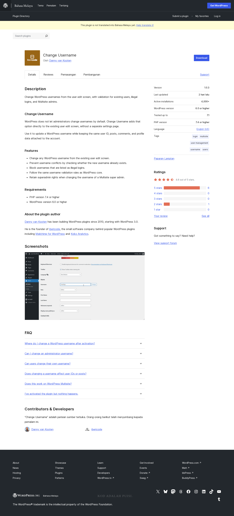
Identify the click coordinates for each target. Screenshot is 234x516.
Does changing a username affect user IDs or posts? (55, 373)
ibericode (54, 229)
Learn (100, 462)
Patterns (59, 478)
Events (143, 468)
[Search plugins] (46, 36)
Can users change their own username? (48, 363)
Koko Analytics (79, 233)
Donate (145, 472)
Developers (103, 472)
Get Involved (146, 462)
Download (201, 57)
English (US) (203, 129)
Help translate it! (145, 25)
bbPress (188, 472)
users (205, 149)
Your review (161, 216)
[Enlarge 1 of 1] (140, 256)
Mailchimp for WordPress (50, 233)
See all (205, 216)
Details (32, 74)
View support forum (165, 243)
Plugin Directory (21, 16)
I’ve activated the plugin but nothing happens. (51, 393)
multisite (204, 136)
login (195, 136)
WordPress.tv (105, 478)
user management (199, 143)
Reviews (48, 74)
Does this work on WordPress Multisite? (48, 383)
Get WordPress (219, 5)
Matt (186, 468)
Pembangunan (91, 74)
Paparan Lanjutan (164, 158)
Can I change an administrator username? (49, 353)
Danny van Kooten (60, 60)
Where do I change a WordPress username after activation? (60, 343)
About (16, 462)
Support (204, 74)
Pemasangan (68, 74)
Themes (59, 468)
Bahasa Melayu (50, 495)
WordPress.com (191, 462)
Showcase (60, 462)
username (195, 149)
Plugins (59, 472)
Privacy (17, 478)
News (16, 468)
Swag (144, 478)
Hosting (17, 472)
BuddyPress (190, 478)
